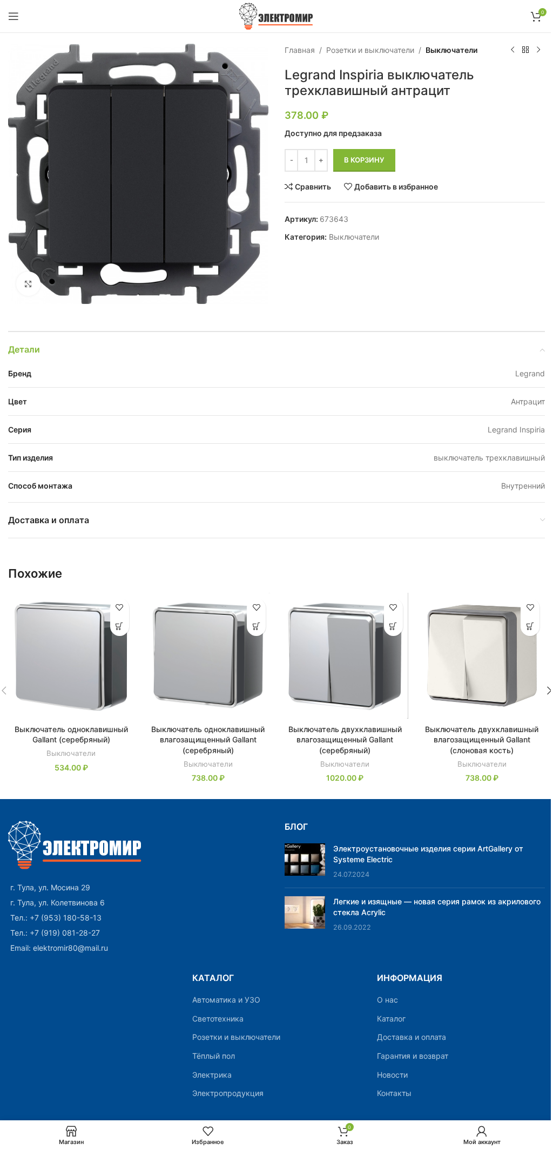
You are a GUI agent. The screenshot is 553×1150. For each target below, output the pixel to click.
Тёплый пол (213, 1055)
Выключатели (451, 50)
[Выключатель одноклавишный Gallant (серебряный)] (71, 656)
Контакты (394, 1093)
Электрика (212, 1074)
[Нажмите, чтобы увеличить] (28, 284)
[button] (119, 626)
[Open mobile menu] (13, 16)
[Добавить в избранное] (119, 607)
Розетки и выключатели (370, 50)
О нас (387, 999)
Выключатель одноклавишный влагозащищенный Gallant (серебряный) (208, 740)
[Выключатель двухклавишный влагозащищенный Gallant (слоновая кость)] (482, 656)
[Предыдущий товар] (512, 50)
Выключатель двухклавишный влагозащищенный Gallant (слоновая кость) (481, 740)
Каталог (391, 1018)
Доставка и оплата (411, 1036)
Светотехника (218, 1018)
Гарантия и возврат (412, 1055)
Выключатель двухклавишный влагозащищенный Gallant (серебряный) (345, 740)
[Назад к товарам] (525, 50)
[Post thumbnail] (305, 861)
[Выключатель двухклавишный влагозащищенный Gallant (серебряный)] (345, 656)
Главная (300, 50)
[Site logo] (276, 15)
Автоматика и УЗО (226, 999)
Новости (392, 1074)
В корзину (364, 159)
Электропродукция (228, 1093)
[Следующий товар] (538, 50)
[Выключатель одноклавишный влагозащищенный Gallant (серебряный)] (208, 656)
